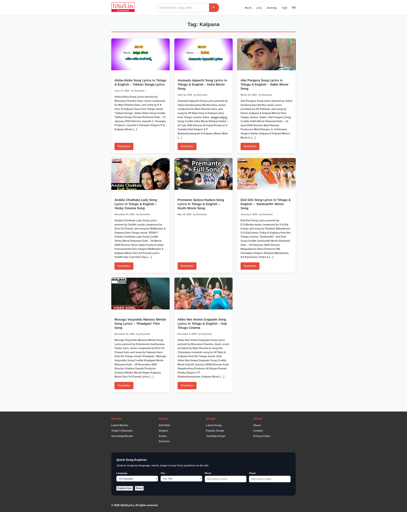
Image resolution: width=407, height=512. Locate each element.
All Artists (164, 425)
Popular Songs (215, 430)
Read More (124, 146)
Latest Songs (214, 425)
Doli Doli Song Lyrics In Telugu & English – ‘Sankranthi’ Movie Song (266, 204)
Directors (164, 441)
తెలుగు (248, 7)
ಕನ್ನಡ (284, 7)
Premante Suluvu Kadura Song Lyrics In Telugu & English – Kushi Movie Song (201, 204)
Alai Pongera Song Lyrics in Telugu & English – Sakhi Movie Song (264, 84)
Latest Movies (119, 425)
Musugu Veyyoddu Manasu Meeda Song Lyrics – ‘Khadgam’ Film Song (140, 323)
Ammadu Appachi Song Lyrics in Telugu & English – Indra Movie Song (202, 84)
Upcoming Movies (122, 436)
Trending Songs (215, 436)
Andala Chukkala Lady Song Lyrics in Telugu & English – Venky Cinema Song (135, 204)
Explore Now (124, 488)
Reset (139, 488)
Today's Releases (122, 430)
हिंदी (294, 7)
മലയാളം (272, 7)
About (257, 425)
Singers (163, 430)
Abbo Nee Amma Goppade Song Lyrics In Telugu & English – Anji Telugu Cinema (202, 323)
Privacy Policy (261, 436)
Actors (163, 436)
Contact (258, 430)
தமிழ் (259, 7)
